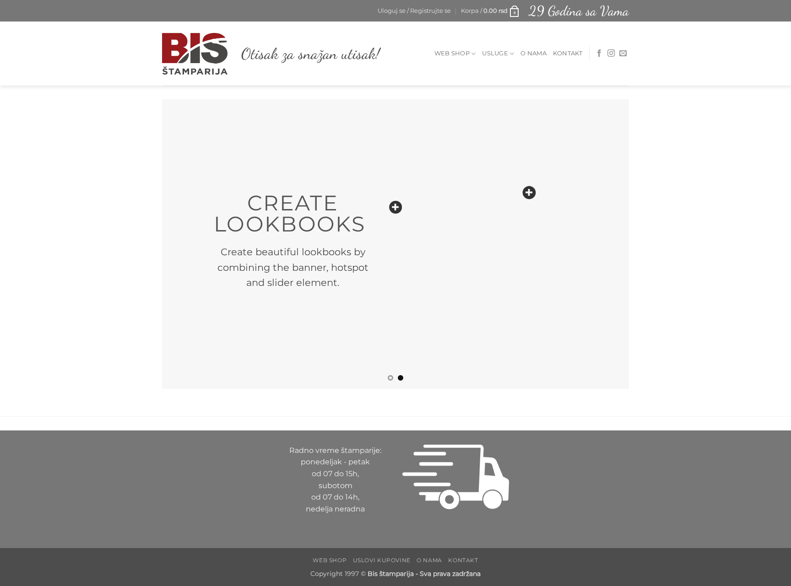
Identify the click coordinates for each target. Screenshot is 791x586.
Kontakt (568, 53)
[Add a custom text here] (395, 207)
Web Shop (452, 53)
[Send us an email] (623, 53)
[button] (414, 11)
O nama (533, 53)
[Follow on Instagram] (611, 53)
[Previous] (183, 244)
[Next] (608, 244)
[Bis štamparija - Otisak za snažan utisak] (195, 53)
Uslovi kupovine (382, 560)
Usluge (495, 53)
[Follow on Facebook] (599, 53)
